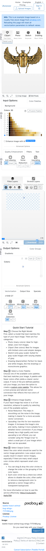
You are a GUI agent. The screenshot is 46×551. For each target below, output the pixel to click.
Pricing (22, 5)
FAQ (38, 540)
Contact (41, 543)
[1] (15, 187)
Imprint (20, 538)
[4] (19, 187)
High (27, 166)
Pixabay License (9, 516)
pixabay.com (35, 20)
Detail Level (7, 41)
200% (37, 163)
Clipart (7, 36)
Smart (11, 163)
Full (32, 307)
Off (7, 320)
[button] (39, 2)
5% (39, 258)
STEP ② (1, 115)
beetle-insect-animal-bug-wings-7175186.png (12, 508)
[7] (26, 187)
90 (29, 307)
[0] (6, 187)
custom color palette (20, 387)
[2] (35, 187)
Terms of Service (28, 540)
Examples (27, 2)
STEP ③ (1, 161)
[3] (40, 187)
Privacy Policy (31, 538)
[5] (31, 187)
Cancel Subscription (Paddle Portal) (29, 550)
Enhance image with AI (20, 141)
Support (37, 531)
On (11, 320)
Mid (16, 163)
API (43, 540)
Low (23, 166)
